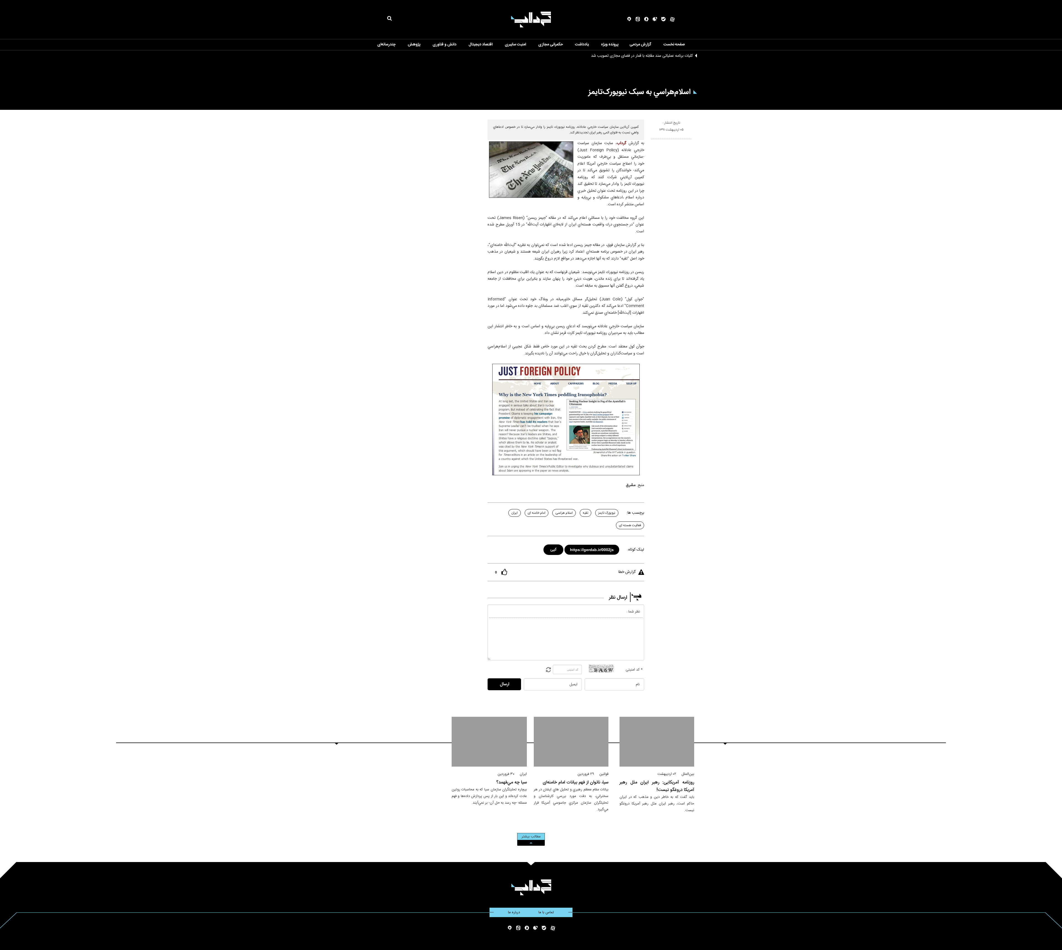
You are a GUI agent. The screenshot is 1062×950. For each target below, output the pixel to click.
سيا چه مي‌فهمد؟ (511, 782)
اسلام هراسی (564, 513)
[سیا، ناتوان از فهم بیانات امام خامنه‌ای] (571, 742)
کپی (553, 548)
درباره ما (514, 912)
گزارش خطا (627, 572)
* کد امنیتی (634, 670)
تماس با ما (546, 912)
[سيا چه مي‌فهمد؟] (489, 742)
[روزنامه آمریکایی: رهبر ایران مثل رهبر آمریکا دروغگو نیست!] (657, 742)
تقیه (585, 513)
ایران (514, 513)
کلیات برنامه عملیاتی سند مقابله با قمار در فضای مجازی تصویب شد (642, 56)
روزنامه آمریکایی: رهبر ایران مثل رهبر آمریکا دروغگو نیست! (657, 786)
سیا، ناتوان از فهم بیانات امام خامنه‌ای (575, 782)
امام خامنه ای (536, 513)
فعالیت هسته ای (630, 525)
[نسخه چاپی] (653, 141)
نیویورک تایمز (606, 513)
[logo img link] (531, 19)
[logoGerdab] (531, 887)
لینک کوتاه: (635, 549)
